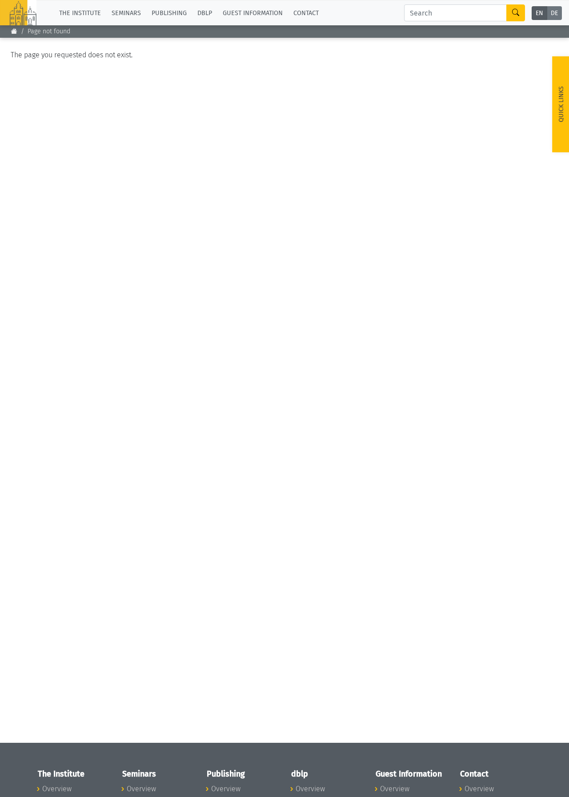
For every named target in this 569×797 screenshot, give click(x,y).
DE (554, 13)
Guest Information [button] (253, 12)
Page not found (49, 31)
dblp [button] (204, 12)
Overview (57, 789)
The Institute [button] (80, 12)
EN (539, 13)
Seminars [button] (126, 12)
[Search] (515, 12)
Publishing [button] (169, 12)
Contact (306, 12)
